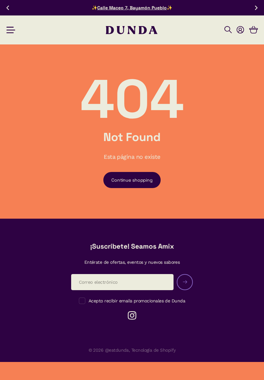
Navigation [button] (10, 30)
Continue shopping (132, 180)
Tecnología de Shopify (153, 350)
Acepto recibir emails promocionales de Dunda (137, 300)
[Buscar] (227, 30)
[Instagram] (132, 315)
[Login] (240, 30)
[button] (7, 7)
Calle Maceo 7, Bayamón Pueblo (132, 8)
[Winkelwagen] (253, 30)
